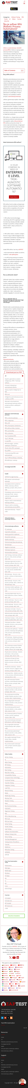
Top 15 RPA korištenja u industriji (13, 457)
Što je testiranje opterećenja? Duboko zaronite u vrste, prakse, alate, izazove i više (13, 732)
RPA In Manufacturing (10, 816)
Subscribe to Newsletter (14, 916)
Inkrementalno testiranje (11, 552)
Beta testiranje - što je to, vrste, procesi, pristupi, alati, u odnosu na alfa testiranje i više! (14, 582)
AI (9, 19)
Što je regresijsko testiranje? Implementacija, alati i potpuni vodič (12, 726)
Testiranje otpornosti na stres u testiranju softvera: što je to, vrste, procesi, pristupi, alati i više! (13, 563)
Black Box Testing (9, 772)
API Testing (7, 765)
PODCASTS (7, 808)
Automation (8, 767)
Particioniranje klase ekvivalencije (13, 542)
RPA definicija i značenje (11, 460)
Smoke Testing (8, 826)
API (5, 883)
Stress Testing (8, 836)
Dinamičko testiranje (10, 537)
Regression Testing (9, 811)
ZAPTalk (7, 854)
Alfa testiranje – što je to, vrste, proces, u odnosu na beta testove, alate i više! (13, 576)
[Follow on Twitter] (10, 957)
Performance (8, 865)
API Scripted (8, 903)
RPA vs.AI (7, 394)
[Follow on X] (8, 1018)
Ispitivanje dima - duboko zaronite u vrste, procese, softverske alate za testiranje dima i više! (14, 675)
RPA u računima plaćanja (11, 418)
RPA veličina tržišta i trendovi (12, 428)
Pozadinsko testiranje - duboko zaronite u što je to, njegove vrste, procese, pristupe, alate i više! (13, 668)
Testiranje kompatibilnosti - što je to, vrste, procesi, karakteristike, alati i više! (13, 569)
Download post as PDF (14, 372)
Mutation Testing (9, 801)
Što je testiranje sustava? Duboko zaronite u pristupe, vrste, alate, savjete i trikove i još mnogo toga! (13, 647)
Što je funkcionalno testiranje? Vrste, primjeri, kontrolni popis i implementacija (13, 745)
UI (5, 881)
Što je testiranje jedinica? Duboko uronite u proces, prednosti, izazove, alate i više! (13, 715)
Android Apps (8, 888)
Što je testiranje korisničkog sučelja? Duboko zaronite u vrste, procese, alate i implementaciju (13, 696)
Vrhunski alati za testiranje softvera (10, 1048)
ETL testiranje (8, 529)
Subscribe (6, 21)
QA (5, 878)
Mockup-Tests (8, 798)
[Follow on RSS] (11, 1018)
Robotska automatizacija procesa (9, 1042)
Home (2, 1037)
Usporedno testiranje (10, 532)
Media (6, 793)
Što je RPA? (7, 450)
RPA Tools (7, 818)
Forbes (19, 954)
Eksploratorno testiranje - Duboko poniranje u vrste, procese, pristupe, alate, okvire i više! (13, 653)
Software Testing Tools (10, 834)
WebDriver (7, 847)
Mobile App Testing (10, 795)
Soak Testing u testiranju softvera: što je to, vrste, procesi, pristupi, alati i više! (13, 557)
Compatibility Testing (10, 775)
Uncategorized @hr (6, 1044)
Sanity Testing (8, 824)
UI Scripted (7, 898)
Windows (7, 873)
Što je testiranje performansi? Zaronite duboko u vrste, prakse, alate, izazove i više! (13, 709)
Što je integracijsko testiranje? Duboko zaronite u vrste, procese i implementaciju (13, 702)
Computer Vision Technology (12, 777)
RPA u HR (7, 423)
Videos (14, 19)
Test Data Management (11, 839)
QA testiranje (8, 544)
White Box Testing (9, 849)
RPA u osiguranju (9, 420)
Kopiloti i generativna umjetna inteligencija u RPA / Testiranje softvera (12, 380)
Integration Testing (9, 785)
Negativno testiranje (10, 547)
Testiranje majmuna (10, 550)
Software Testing (15, 17)
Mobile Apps (8, 870)
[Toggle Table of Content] (21, 70)
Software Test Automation (11, 831)
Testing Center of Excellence (12, 842)
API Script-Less (8, 906)
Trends (6, 19)
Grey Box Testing (9, 783)
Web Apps (7, 868)
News (6, 803)
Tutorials (7, 844)
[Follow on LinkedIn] (18, 957)
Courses (19, 19)
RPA (23, 17)
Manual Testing (9, 790)
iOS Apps (7, 875)
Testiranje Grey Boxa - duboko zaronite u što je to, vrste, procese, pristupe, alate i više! (13, 624)
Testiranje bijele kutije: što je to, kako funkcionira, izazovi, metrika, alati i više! (13, 595)
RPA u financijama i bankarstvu (13, 425)
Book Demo (14, 197)
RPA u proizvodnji (9, 430)
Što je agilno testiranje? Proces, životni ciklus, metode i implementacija (13, 739)
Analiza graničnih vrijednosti (12, 534)
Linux (6, 886)
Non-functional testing (10, 806)
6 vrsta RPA (8, 441)
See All (25, 1028)
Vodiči (2, 1046)
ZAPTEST (15, 946)
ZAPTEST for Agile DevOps (11, 477)
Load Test (7, 788)
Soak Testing (8, 829)
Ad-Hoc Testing (9, 757)
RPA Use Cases (8, 821)
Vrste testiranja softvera (7, 1051)
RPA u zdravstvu (9, 433)
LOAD (6, 908)
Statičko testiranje (9, 539)
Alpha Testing (8, 762)
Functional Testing (9, 780)
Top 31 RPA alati (9, 438)
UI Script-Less (8, 900)
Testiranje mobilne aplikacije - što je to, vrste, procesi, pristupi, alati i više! (13, 589)
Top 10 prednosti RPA (10, 436)
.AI (1, 1039)
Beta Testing (8, 770)
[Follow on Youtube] (14, 958)
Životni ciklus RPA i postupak (12, 448)
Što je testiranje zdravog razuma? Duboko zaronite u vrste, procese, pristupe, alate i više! (13, 689)
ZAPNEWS (7, 852)
